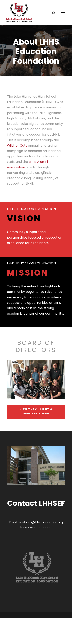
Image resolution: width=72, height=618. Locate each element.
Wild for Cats (17, 145)
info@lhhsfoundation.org (44, 522)
